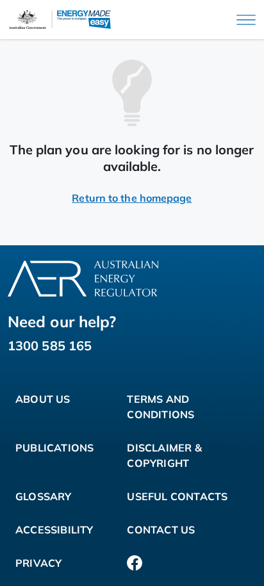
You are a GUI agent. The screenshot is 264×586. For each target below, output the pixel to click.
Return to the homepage (132, 197)
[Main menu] (246, 20)
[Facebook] (134, 563)
